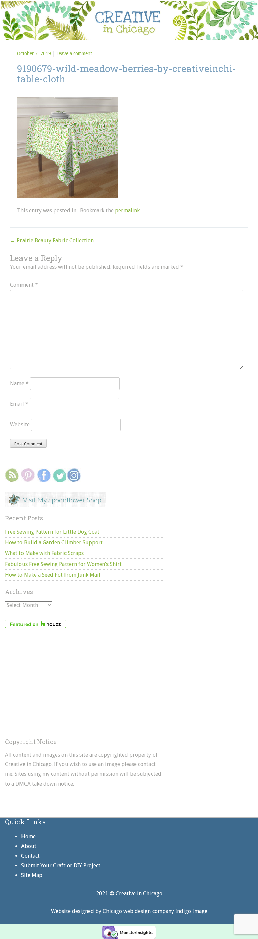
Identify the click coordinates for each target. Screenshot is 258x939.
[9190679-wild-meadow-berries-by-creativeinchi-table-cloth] (67, 100)
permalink (127, 210)
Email (19, 404)
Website (20, 424)
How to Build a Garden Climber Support (54, 542)
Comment (24, 285)
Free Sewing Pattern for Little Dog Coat (52, 532)
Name (19, 383)
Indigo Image (191, 911)
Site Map (31, 875)
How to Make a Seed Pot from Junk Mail (52, 575)
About (28, 846)
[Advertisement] (84, 683)
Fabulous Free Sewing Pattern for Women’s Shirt (63, 564)
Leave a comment (74, 53)
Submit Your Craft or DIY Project (60, 865)
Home (28, 836)
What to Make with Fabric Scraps (44, 553)
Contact (30, 856)
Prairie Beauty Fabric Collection (52, 240)
